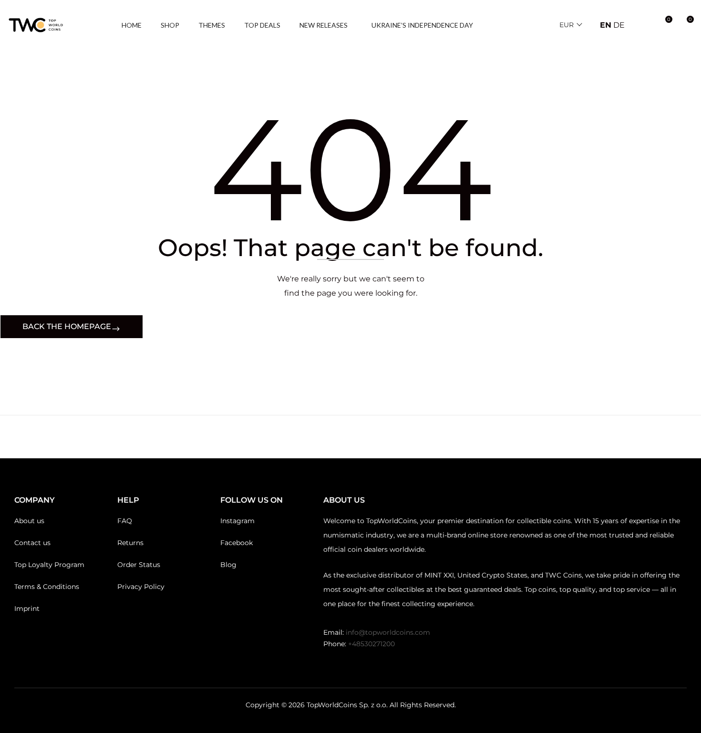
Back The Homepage (66, 326)
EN (605, 25)
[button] (685, 25)
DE (619, 25)
